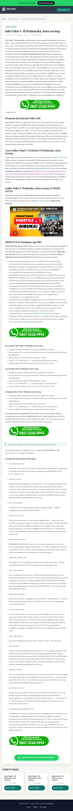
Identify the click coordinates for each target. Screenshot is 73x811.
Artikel (35, 807)
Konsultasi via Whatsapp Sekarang (38, 757)
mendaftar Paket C (58, 157)
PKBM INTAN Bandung (41, 313)
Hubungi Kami (62, 10)
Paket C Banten (13, 19)
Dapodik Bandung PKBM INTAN (45, 444)
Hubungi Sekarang (45, 3)
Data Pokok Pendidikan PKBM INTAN (20, 444)
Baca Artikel (10, 788)
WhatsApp (43, 807)
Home (4, 19)
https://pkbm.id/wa (12, 453)
